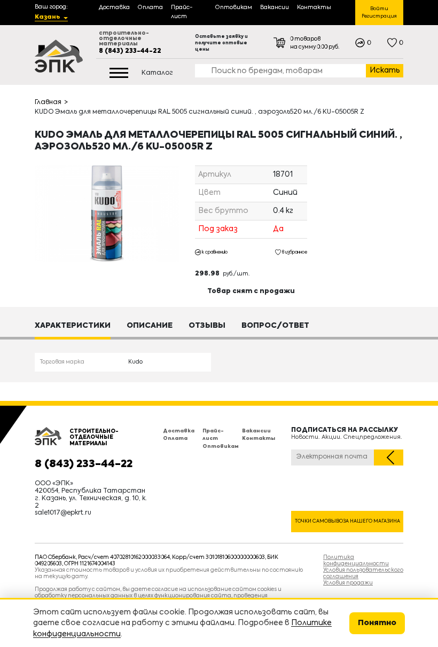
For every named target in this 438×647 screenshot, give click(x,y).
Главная (48, 102)
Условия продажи (348, 583)
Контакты (258, 438)
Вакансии (256, 431)
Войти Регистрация (379, 12)
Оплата (175, 438)
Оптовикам (220, 446)
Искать (385, 70)
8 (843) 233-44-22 (130, 51)
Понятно (377, 623)
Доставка (178, 431)
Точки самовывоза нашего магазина (347, 521)
